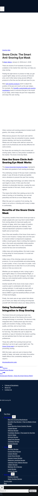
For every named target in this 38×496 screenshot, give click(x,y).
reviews (5, 362)
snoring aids (12, 362)
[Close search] (2, 487)
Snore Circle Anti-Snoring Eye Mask (16, 167)
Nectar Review (12, 471)
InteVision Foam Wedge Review (17, 462)
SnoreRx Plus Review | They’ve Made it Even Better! (22, 423)
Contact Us (8, 390)
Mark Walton (8, 62)
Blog (5, 483)
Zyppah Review (13, 444)
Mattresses (7, 474)
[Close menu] (0, 410)
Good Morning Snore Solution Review (19, 426)
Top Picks (7, 414)
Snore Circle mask (8, 346)
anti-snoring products (13, 84)
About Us (8, 387)
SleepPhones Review (6, 369)
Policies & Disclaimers (11, 385)
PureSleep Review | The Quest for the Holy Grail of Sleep (21, 434)
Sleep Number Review (15, 479)
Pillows (6, 447)
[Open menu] (2, 8)
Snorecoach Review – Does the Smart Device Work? (16, 374)
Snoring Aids (6, 50)
